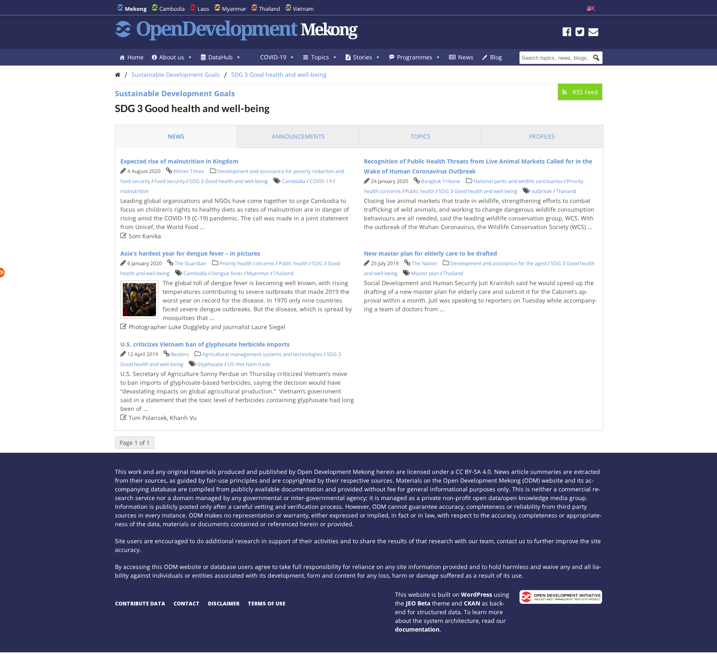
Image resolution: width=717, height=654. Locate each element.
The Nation (424, 263)
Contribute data (140, 603)
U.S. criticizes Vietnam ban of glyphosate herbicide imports (205, 344)
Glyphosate (210, 364)
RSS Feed (584, 92)
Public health (419, 191)
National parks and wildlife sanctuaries (518, 181)
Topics (320, 57)
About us (171, 57)
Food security (169, 181)
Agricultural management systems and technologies (262, 354)
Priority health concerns (246, 263)
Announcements (298, 136)
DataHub (220, 57)
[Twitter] (580, 33)
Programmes (414, 57)
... (202, 227)
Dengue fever (227, 273)
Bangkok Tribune (440, 181)
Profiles (542, 136)
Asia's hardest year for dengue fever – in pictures (190, 253)
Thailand (269, 8)
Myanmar (234, 8)
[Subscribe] (593, 33)
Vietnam (303, 8)
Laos (203, 8)
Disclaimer (223, 603)
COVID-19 (273, 57)
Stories (362, 57)
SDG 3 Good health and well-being (279, 74)
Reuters (180, 354)
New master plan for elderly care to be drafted (430, 253)
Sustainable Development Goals (176, 74)
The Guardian (190, 263)
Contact (186, 603)
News (465, 57)
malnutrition (134, 191)
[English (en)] (591, 8)
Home (135, 57)
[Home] (117, 74)
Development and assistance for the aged (498, 263)
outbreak (541, 191)
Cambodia (172, 8)
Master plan (425, 273)
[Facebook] (567, 33)
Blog (496, 57)
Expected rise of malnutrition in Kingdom (179, 161)
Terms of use (266, 603)
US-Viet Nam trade (249, 364)
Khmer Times (188, 171)
